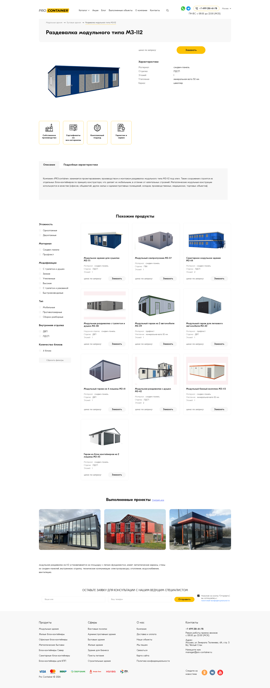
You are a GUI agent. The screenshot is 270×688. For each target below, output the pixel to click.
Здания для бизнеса (98, 650)
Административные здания (102, 634)
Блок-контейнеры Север (51, 650)
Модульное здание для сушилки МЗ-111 (101, 259)
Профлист (48, 254)
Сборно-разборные (53, 317)
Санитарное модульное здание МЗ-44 (203, 259)
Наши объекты (144, 639)
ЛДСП (46, 336)
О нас (140, 622)
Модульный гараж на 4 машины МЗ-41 (105, 389)
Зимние (46, 274)
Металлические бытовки (51, 645)
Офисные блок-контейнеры (53, 639)
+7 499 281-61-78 (194, 629)
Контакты (155, 10)
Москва (225, 8)
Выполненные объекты (120, 10)
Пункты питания (96, 655)
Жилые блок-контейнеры (52, 634)
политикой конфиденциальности (215, 600)
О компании (141, 10)
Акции (95, 10)
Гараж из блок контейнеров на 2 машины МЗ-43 (101, 455)
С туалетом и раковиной (55, 288)
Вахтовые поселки (97, 629)
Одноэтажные (50, 230)
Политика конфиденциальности (153, 661)
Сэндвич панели (51, 250)
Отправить (184, 599)
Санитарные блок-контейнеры (54, 655)
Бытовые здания (74, 22)
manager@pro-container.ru (199, 652)
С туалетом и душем (53, 269)
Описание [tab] (49, 164)
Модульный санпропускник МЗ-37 (153, 258)
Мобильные (49, 307)
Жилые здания (95, 645)
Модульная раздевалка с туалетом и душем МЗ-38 (104, 324)
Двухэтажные (49, 235)
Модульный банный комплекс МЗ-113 (206, 389)
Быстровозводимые (53, 293)
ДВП (45, 331)
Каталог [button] (83, 10)
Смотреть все (158, 500)
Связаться (142, 650)
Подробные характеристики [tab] (81, 164)
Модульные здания (54, 22)
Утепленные (49, 278)
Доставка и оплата (146, 634)
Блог (103, 10)
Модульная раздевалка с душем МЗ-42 (153, 390)
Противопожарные (52, 312)
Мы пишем (142, 645)
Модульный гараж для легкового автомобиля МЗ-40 (204, 324)
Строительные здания (99, 661)
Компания (141, 629)
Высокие (47, 283)
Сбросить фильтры (55, 360)
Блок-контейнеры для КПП (52, 661)
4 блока (47, 350)
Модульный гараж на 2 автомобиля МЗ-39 (154, 324)
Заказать (191, 50)
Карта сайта (143, 655)
